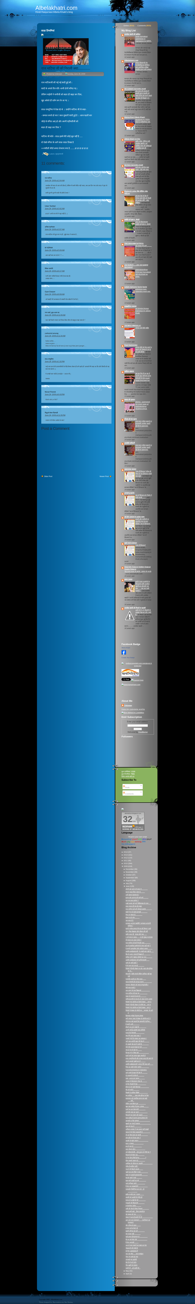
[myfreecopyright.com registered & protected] (137, 666)
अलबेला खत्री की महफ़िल (132, 34)
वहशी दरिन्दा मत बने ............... (135, 1231)
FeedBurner (143, 732)
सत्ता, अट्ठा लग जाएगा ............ (135, 1078)
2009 (126, 866)
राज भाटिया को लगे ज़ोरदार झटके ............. (139, 909)
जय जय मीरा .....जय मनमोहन (134, 1254)
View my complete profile (133, 709)
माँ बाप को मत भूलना (130, 419)
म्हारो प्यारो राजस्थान (130, 543)
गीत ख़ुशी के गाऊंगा (131, 1265)
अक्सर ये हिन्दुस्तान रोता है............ (136, 1081)
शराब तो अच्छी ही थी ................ (136, 1200)
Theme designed (44, 1302)
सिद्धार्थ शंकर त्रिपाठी (51, 413)
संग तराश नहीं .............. (133, 1234)
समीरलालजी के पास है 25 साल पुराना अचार (139, 999)
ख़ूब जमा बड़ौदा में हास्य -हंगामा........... (137, 1106)
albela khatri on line (132, 139)
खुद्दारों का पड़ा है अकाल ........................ (138, 1124)
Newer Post (104, 476)
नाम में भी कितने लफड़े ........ (134, 1169)
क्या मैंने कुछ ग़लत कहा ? (133, 1036)
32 (127, 819)
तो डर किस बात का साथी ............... (137, 1135)
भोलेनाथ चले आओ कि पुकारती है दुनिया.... (138, 1021)
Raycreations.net (58, 1302)
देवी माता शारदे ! (130, 988)
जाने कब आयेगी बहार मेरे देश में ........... (137, 1041)
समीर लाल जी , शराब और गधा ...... (136, 934)
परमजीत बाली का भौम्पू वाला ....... (136, 979)
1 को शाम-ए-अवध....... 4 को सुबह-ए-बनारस (139, 937)
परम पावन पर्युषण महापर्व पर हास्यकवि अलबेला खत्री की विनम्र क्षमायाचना (143, 423)
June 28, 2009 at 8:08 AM (55, 294)
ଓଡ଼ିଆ (144, 839)
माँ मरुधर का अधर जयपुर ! (133, 940)
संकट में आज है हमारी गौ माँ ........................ (139, 1217)
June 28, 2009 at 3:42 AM (55, 209)
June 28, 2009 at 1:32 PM (55, 362)
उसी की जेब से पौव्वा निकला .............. (137, 1209)
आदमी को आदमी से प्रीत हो (134, 1197)
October (129, 875)
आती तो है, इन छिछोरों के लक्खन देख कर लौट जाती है (143, 612)
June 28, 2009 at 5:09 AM (55, 250)
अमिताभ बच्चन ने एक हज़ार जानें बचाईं (137, 1129)
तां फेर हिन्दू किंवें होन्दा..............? (136, 1158)
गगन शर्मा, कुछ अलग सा (52, 313)
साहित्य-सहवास (129, 371)
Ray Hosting (69, 1302)
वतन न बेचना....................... (134, 1144)
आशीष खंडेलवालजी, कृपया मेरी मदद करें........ (139, 1064)
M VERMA (49, 248)
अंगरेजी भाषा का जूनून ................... (136, 1112)
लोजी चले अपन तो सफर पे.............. (137, 889)
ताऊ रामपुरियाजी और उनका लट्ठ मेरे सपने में (139, 1058)
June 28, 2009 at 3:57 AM (55, 229)
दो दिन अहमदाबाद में (132, 1251)
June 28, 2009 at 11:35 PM (55, 415)
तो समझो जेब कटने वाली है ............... (137, 1044)
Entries (126, 26)
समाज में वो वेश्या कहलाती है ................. (138, 1132)
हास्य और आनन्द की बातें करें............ (137, 898)
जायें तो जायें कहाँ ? (131, 963)
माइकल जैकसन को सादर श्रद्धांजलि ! (137, 985)
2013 (126, 855)
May (127, 1271)
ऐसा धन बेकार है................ (134, 915)
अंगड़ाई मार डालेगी (131, 1260)
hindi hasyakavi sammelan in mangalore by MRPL (143, 38)
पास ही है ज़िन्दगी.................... (135, 1033)
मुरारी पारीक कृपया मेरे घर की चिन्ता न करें (138, 929)
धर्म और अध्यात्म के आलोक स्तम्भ (134, 517)
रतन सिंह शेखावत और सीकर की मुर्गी (137, 931)
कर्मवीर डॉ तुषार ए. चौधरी (131, 220)
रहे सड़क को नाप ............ (133, 1214)
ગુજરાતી (135, 839)
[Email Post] (41, 154)
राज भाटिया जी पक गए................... (136, 993)
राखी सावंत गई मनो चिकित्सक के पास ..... (138, 903)
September (130, 878)
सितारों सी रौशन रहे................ (135, 1155)
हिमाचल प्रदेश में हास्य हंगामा (134, 1016)
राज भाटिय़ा (48, 178)
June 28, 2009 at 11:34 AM (55, 336)
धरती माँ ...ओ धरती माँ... (133, 1268)
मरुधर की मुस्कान (129, 400)
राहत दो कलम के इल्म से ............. (136, 996)
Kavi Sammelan (130, 345)
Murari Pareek (50, 392)
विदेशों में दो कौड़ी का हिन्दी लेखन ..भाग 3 (138, 1008)
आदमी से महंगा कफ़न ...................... (137, 1141)
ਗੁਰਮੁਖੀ (149, 839)
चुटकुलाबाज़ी (59, 154)
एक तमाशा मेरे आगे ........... (143, 246)
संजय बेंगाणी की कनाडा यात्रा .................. (139, 982)
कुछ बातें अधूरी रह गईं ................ (136, 1181)
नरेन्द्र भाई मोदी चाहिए (142, 328)
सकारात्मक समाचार (130, 469)
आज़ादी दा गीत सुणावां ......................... (138, 1121)
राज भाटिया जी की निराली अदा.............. (65, 68)
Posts (127, 788)
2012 (126, 858)
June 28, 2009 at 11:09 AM (55, 315)
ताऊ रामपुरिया (49, 359)
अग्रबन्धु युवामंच (129, 493)
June (128, 886)
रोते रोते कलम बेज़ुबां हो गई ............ (136, 1047)
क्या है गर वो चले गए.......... (134, 1050)
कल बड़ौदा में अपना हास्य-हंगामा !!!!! (136, 1118)
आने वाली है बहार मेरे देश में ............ (136, 1073)
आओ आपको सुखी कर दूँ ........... (135, 1061)
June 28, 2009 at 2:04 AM (55, 181)
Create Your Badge (128, 657)
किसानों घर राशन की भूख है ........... (136, 1115)
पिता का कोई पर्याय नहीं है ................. (137, 1067)
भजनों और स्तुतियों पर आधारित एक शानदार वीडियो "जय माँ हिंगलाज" (143, 521)
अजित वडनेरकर (50, 227)
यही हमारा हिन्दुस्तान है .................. (136, 1237)
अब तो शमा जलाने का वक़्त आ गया (136, 1245)
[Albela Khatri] (123, 655)
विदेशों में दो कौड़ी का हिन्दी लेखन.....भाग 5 (138, 1002)
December (130, 869)
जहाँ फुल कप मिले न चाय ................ (137, 1172)
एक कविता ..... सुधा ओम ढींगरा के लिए (137, 1096)
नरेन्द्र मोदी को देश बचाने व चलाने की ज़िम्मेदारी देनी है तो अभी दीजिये (143, 349)
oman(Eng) (126, 839)
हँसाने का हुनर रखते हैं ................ (136, 1027)
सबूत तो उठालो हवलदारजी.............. (137, 1175)
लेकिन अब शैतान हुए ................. (136, 1104)
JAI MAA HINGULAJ (132, 326)
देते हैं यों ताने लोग (131, 1262)
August (128, 881)
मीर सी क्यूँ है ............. (132, 1090)
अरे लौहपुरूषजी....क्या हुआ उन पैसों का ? (138, 1152)
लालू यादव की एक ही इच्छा (134, 906)
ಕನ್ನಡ (132, 842)
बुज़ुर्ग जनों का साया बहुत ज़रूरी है (135, 1056)
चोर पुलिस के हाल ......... (133, 1225)
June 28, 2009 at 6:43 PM (55, 394)
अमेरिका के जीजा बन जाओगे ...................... (139, 1163)
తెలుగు (123, 842)
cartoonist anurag (51, 333)
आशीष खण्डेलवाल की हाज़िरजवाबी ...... (137, 960)
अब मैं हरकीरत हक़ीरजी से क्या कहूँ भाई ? (138, 946)
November (130, 872)
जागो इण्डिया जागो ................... (135, 1183)
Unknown (128, 706)
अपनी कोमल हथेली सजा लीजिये (135, 1030)
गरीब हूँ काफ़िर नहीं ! (132, 1166)
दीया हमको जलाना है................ (135, 1161)
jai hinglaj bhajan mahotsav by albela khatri (143, 311)
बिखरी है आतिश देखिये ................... (137, 1093)
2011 (126, 861)
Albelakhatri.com (56, 8)
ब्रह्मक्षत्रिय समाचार (130, 306)
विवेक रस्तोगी (49, 268)
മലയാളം (138, 842)
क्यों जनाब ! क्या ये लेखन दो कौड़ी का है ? (138, 1019)
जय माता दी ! (129, 920)
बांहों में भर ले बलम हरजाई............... (136, 912)
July (127, 883)
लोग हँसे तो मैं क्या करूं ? (133, 1138)
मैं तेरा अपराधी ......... (132, 1242)
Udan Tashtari (50, 206)
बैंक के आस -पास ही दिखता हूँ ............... (138, 954)
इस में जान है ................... (134, 1146)
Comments (141, 26)
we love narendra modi (133, 165)
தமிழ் (128, 842)
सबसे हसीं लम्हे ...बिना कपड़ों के (135, 1212)
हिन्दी (143, 842)
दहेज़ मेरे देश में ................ (133, 1126)
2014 (126, 852)
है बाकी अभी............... (132, 1024)
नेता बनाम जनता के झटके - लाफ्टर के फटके (137, 571)
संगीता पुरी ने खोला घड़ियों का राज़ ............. (139, 957)
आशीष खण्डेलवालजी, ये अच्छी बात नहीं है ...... (140, 951)
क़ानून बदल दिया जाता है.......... (135, 892)
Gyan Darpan (50, 292)
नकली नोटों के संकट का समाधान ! (136, 1038)
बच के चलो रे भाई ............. (134, 1178)
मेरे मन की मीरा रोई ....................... (136, 1240)
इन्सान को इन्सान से (132, 1228)
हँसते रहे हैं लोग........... (132, 918)
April (128, 1274)
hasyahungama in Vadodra (136, 1070)
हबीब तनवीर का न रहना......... (135, 1194)
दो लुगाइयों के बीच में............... (135, 1076)
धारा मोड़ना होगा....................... (135, 1149)
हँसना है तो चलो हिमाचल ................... (137, 1087)
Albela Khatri (125, 648)
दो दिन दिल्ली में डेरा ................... (136, 1084)
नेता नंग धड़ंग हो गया (132, 1257)
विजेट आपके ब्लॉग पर (127, 776)
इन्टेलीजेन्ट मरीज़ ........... (133, 1206)
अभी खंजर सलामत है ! (132, 895)
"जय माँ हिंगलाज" (140, 545)
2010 (126, 863)
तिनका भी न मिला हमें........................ (137, 1053)
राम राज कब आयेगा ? (132, 901)
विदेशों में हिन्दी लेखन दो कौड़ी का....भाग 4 (138, 1005)
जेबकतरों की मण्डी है (132, 1248)
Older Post (48, 476)
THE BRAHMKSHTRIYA (134, 244)
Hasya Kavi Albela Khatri (134, 117)
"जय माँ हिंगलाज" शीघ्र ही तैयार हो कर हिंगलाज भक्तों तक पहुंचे (143, 473)
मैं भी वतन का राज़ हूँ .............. (135, 966)
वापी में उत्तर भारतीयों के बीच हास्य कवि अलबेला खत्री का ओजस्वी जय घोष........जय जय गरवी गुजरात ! (142, 586)
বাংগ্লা (140, 839)
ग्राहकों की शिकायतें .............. (135, 1203)
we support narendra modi (135, 89)
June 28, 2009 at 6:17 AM (55, 271)
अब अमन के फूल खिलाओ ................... (138, 990)
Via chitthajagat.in (128, 844)
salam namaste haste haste (135, 287)
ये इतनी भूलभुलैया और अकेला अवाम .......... (139, 949)
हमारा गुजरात (128, 579)
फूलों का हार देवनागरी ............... (135, 1109)
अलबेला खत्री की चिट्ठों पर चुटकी (135, 608)
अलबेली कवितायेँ (129, 443)
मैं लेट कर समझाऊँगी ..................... (137, 1186)
